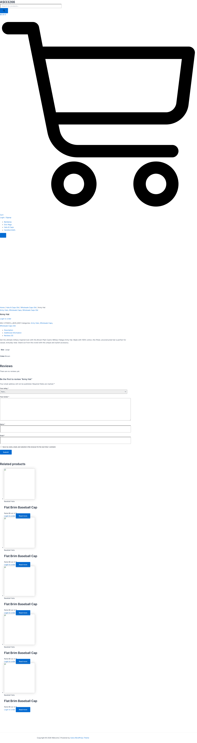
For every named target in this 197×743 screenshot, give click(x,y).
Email (2, 435)
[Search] (4, 10)
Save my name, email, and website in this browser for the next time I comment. (29, 447)
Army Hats (4, 310)
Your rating (4, 388)
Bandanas (8, 222)
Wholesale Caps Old (28, 307)
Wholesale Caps (15, 310)
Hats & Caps (9, 227)
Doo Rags (8, 225)
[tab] (65, 330)
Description (8, 330)
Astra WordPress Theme (79, 738)
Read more (23, 516)
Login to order (5, 319)
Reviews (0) (8, 336)
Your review (4, 397)
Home (2, 307)
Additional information (12, 333)
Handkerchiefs (9, 230)
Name (2, 424)
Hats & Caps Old (12, 307)
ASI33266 (7, 2)
